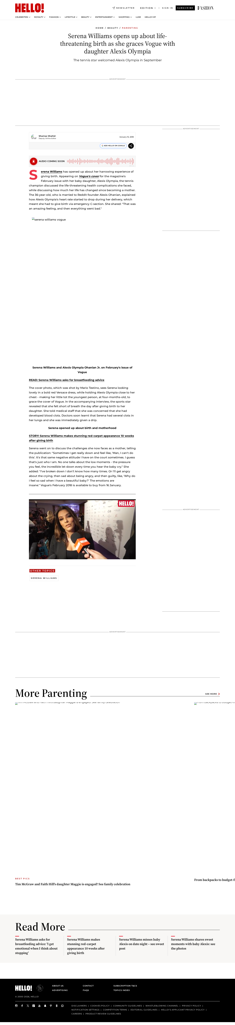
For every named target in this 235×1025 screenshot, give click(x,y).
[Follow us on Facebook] (22, 1006)
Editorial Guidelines (144, 1009)
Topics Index (122, 990)
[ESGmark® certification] (38, 988)
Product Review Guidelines (103, 1013)
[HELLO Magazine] (29, 8)
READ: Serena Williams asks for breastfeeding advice (66, 380)
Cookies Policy (100, 1006)
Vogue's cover (89, 176)
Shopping (124, 17)
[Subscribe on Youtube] (39, 1006)
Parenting (130, 28)
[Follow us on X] (28, 1006)
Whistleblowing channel (161, 1006)
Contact (88, 986)
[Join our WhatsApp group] (62, 1006)
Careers (76, 1013)
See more (211, 694)
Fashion (54, 17)
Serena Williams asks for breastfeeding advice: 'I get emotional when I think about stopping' (36, 946)
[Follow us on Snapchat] (45, 1006)
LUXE (138, 17)
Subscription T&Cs (124, 986)
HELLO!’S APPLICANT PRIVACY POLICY (183, 1009)
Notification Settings (85, 1009)
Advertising (60, 990)
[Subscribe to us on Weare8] (56, 1006)
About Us (58, 986)
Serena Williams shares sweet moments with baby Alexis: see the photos (193, 944)
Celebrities (21, 17)
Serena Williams (51, 171)
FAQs (86, 990)
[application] (82, 529)
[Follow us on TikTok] (33, 1006)
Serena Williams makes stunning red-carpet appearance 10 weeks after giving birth (86, 946)
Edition (146, 8)
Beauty (85, 17)
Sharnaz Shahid (47, 136)
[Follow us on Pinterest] (51, 1006)
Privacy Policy (191, 1006)
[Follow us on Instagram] (16, 1006)
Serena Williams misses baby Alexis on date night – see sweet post (141, 944)
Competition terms (115, 1009)
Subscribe (185, 8)
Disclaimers (79, 1006)
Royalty (38, 17)
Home (100, 28)
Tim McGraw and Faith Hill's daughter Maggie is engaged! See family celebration (72, 884)
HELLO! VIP (150, 17)
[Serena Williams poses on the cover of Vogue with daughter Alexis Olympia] (205, 8)
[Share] (131, 146)
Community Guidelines (127, 1006)
